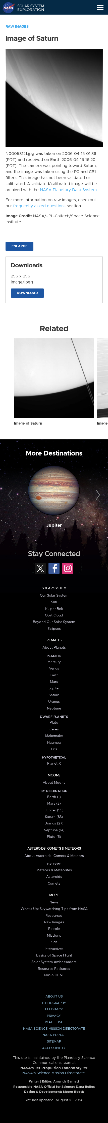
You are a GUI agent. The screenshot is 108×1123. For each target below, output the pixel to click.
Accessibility (54, 1048)
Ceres (54, 729)
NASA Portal (54, 1035)
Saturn (54, 695)
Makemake (54, 736)
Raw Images (17, 26)
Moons (54, 775)
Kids (54, 942)
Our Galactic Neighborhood (27, 19)
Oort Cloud (54, 615)
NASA (6, 7)
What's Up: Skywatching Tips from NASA (54, 909)
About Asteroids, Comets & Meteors (54, 856)
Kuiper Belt (54, 609)
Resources (54, 916)
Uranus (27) (54, 823)
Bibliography (54, 1003)
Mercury (54, 662)
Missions (54, 935)
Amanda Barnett (66, 1081)
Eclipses (54, 629)
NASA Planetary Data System (68, 190)
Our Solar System (54, 595)
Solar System (54, 588)
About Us (54, 996)
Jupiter (54, 525)
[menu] (100, 7)
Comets (54, 883)
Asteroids (54, 877)
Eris (54, 749)
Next (97, 495)
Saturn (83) (54, 817)
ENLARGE (19, 246)
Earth (54, 675)
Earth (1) (54, 797)
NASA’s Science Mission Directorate (53, 1073)
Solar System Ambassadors (54, 962)
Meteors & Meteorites (54, 870)
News (54, 902)
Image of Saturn (28, 423)
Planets (53, 640)
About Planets (54, 647)
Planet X (54, 763)
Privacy (54, 1016)
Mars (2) (54, 803)
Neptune (54, 708)
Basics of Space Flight (54, 955)
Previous (11, 495)
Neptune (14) (54, 830)
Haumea (54, 742)
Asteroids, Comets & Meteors (54, 848)
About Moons (54, 782)
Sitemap (54, 1041)
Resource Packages (54, 969)
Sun (54, 602)
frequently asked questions (39, 206)
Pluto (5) (54, 837)
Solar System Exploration (27, 7)
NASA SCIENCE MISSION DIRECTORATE (54, 1028)
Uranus (54, 701)
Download (27, 293)
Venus (54, 668)
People (54, 929)
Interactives (54, 949)
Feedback (54, 1009)
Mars (54, 682)
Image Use (54, 1022)
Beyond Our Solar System (54, 622)
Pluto (54, 722)
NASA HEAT (54, 975)
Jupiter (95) (54, 810)
